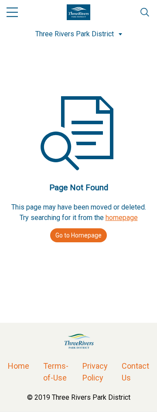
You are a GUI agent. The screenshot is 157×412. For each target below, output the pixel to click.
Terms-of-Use (55, 371)
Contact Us (135, 371)
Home (18, 365)
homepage (122, 217)
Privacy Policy (95, 371)
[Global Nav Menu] (12, 12)
